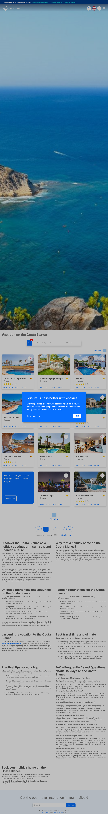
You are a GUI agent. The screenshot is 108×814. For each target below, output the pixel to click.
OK (77, 416)
